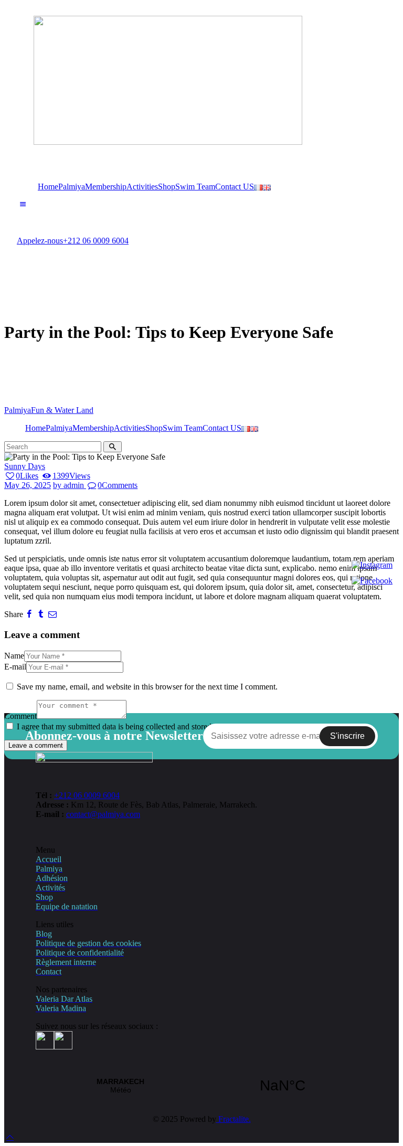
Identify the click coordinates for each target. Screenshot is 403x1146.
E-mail (15, 666)
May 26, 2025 (27, 485)
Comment (20, 716)
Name (14, 655)
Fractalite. (233, 1119)
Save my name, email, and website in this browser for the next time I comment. (147, 686)
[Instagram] (372, 565)
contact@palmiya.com (103, 814)
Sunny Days (24, 466)
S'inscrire (347, 735)
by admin (69, 485)
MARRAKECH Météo (201, 1085)
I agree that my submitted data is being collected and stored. (115, 726)
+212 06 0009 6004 (87, 795)
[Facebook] (372, 581)
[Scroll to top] (10, 1136)
